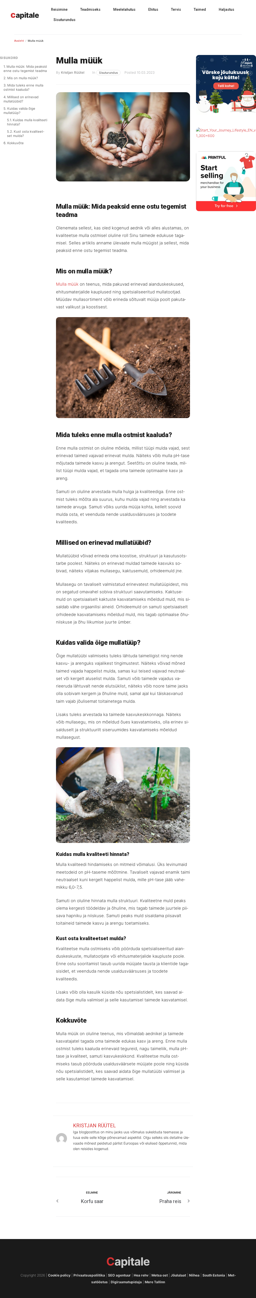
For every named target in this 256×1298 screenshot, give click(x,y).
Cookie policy (59, 1275)
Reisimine (59, 9)
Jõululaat (178, 1275)
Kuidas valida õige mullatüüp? (19, 110)
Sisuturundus (65, 20)
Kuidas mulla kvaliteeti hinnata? (27, 122)
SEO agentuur (119, 1275)
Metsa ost (160, 1275)
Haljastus (226, 9)
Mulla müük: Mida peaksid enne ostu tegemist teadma (25, 68)
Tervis (176, 9)
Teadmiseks (90, 9)
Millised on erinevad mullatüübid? (21, 99)
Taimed (200, 9)
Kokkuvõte (15, 143)
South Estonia (213, 1275)
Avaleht (19, 40)
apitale (24, 15)
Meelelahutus (124, 9)
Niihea (194, 1275)
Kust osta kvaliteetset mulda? (25, 133)
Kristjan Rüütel (72, 72)
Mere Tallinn (155, 1282)
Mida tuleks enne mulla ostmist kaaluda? (23, 87)
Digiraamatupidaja (126, 1282)
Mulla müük (67, 284)
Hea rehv (141, 1275)
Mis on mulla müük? (22, 78)
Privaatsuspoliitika (89, 1275)
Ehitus (153, 9)
